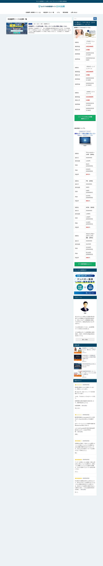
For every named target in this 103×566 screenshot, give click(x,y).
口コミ (38, 23)
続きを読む (84, 405)
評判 (41, 23)
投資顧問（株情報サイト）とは (33, 12)
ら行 (34, 23)
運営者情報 (65, 12)
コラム (58, 12)
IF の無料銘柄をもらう (85, 264)
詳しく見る (85, 339)
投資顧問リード (46, 23)
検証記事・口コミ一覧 (48, 12)
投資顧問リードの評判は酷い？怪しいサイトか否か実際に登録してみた (48, 26)
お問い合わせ (74, 12)
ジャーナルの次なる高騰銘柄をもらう (85, 117)
